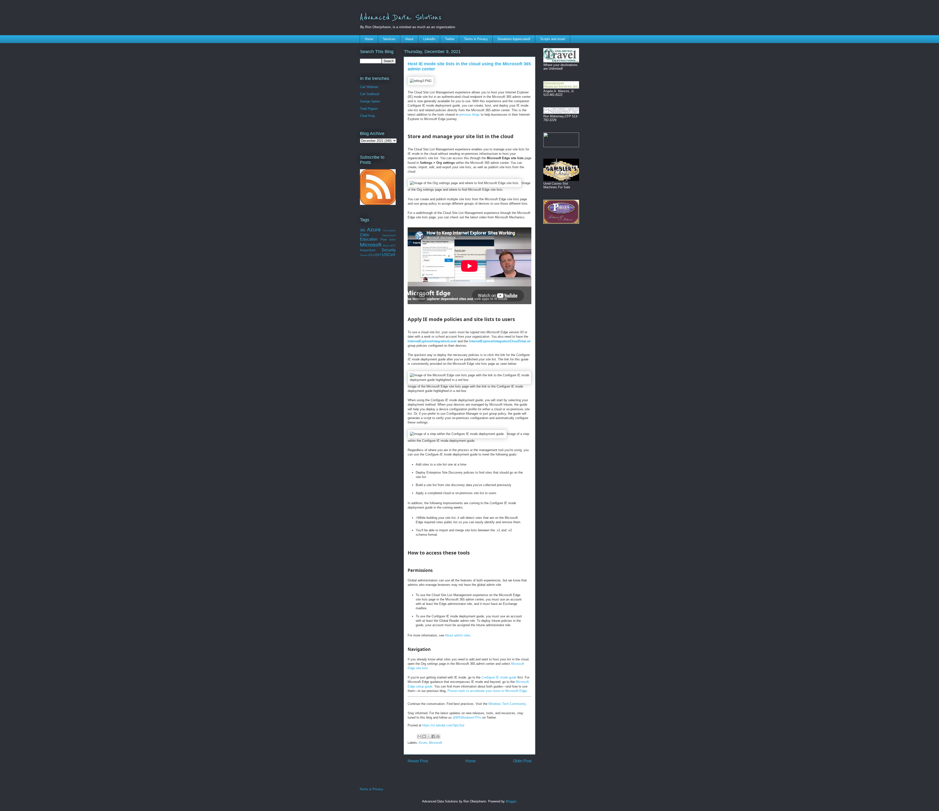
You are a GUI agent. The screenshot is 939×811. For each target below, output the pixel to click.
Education (369, 239)
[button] (421, 81)
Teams (363, 255)
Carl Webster (369, 87)
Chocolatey (389, 230)
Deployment (389, 235)
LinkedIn (429, 39)
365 (362, 230)
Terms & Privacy (476, 39)
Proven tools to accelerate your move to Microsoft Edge (487, 691)
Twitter (449, 39)
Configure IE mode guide (498, 677)
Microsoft (435, 742)
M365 (392, 239)
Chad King (367, 116)
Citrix (364, 235)
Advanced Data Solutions (400, 17)
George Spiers (370, 101)
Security (388, 250)
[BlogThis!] (424, 736)
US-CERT (374, 254)
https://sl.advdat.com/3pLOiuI (443, 725)
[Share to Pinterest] (438, 736)
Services (389, 39)
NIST (393, 245)
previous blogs (469, 114)
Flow (383, 239)
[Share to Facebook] (433, 736)
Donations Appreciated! (514, 39)
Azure (423, 742)
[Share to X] (428, 736)
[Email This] (419, 736)
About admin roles (457, 635)
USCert (388, 255)
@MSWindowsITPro (467, 717)
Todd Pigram (369, 109)
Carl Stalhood (369, 94)
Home (369, 39)
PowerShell (367, 250)
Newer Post (418, 761)
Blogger (511, 801)
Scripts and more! (552, 39)
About (409, 39)
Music (386, 245)
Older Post (522, 761)
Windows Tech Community (507, 704)
